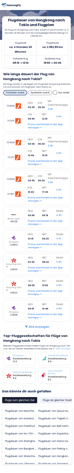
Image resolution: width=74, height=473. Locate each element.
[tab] (19, 400)
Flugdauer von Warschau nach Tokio (21, 456)
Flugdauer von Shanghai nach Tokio (21, 441)
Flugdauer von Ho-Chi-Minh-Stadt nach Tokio (21, 433)
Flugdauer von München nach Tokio (21, 411)
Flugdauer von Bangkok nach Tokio (21, 448)
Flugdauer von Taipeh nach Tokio (54, 418)
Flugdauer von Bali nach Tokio (54, 426)
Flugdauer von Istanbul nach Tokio (21, 418)
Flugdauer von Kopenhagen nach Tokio (54, 433)
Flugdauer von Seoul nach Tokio (54, 411)
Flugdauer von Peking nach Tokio (54, 448)
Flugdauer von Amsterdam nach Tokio (54, 463)
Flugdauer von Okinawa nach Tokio (21, 463)
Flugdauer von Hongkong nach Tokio (54, 456)
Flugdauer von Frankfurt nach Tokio (21, 426)
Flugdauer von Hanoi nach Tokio (54, 441)
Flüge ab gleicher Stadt (57, 400)
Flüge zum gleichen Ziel (19, 400)
